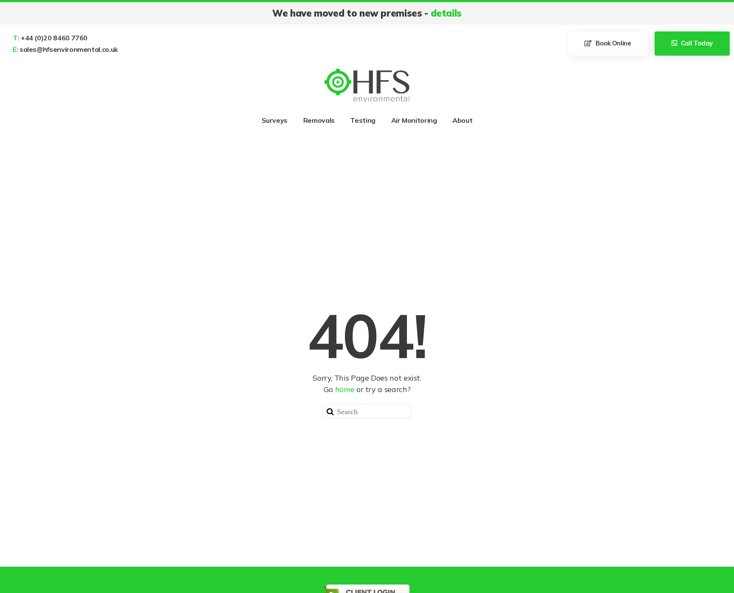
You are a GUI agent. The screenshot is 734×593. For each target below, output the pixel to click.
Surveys (275, 120)
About (462, 120)
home (345, 389)
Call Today (696, 43)
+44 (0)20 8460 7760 (50, 38)
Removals (319, 120)
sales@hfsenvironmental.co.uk (65, 49)
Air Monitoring (414, 120)
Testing (362, 120)
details (446, 13)
